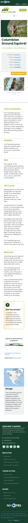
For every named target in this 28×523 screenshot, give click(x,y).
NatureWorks (7, 456)
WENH (13, 514)
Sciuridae (17, 65)
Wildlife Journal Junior (10, 459)
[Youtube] (18, 446)
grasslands (8, 150)
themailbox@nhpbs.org (7, 517)
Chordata (17, 57)
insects (10, 176)
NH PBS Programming (9, 498)
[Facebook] (3, 446)
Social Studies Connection (11, 465)
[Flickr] (11, 446)
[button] (14, 15)
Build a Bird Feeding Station (11, 483)
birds (5, 176)
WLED (17, 514)
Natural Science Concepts (11, 462)
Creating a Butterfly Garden (11, 477)
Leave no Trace (8, 474)
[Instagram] (14, 446)
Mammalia (17, 60)
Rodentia (17, 62)
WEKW (21, 514)
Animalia (17, 55)
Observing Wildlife (9, 480)
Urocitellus (17, 67)
